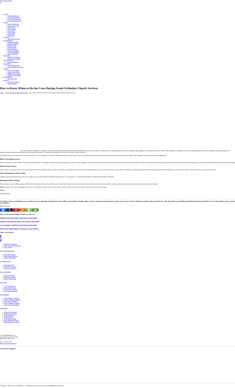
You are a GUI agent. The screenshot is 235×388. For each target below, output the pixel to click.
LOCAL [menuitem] (6, 14)
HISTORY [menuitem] (7, 55)
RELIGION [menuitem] (7, 64)
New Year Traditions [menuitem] (13, 52)
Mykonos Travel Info (10, 279)
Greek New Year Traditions (12, 305)
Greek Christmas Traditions (12, 303)
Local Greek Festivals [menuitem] (13, 17)
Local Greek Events (9, 286)
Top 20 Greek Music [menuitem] (13, 70)
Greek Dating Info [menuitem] (12, 54)
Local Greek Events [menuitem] (13, 16)
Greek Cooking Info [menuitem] (13, 26)
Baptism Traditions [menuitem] (12, 44)
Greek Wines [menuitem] (11, 34)
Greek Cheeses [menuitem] (11, 29)
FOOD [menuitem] (6, 22)
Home (2, 93)
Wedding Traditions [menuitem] (13, 42)
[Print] (22, 210)
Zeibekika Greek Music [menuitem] (14, 75)
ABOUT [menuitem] (6, 80)
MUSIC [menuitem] (6, 69)
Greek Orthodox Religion (11, 320)
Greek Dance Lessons (10, 267)
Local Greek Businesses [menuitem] (14, 21)
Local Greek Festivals (10, 288)
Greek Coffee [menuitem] (11, 32)
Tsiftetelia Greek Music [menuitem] (14, 74)
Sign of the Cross (5, 193)
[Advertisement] (55, 106)
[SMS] (29, 210)
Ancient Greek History (10, 312)
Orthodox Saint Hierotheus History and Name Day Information (19, 221)
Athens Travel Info (9, 275)
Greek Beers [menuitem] (11, 36)
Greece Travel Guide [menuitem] (13, 39)
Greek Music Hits (9, 265)
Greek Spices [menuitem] (11, 27)
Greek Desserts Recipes (10, 256)
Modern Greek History (10, 314)
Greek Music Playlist (5, 261)
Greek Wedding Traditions (11, 298)
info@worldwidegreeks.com (8, 343)
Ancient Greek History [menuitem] (14, 57)
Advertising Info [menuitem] (12, 79)
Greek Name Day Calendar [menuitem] (15, 67)
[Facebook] (3, 210)
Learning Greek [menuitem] (12, 47)
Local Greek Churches (10, 289)
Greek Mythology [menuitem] (12, 62)
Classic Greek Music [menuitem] (13, 72)
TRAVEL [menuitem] (6, 37)
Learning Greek (8, 317)
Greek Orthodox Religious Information (16, 93)
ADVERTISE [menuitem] (8, 77)
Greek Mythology (9, 315)
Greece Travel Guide (5, 272)
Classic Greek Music (10, 268)
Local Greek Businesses (11, 291)
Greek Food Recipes (10, 254)
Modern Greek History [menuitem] (14, 59)
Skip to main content (6, 1)
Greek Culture (3, 308)
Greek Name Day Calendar (12, 322)
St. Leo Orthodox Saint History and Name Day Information (18, 225)
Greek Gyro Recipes (10, 258)
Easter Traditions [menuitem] (12, 49)
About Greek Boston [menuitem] (13, 82)
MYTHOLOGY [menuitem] (8, 60)
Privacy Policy (8, 247)
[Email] (35, 210)
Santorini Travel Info (10, 277)
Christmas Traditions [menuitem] (13, 50)
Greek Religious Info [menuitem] (13, 65)
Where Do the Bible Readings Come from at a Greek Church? (19, 229)
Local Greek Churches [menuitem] (13, 19)
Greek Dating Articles (10, 319)
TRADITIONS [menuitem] (8, 40)
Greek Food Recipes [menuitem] (13, 24)
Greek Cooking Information (7, 251)
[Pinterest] (16, 210)
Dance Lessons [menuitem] (11, 45)
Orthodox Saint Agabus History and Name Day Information (18, 218)
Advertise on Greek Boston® (12, 245)
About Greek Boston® (10, 244)
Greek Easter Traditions (10, 301)
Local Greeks (3, 282)
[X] (9, 210)
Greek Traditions (4, 294)
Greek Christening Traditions (12, 300)
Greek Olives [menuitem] (11, 31)
